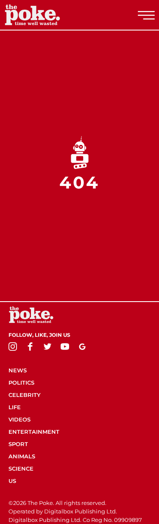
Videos (19, 419)
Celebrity (24, 394)
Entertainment (33, 431)
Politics (21, 382)
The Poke (53, 15)
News (17, 370)
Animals (21, 456)
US (12, 480)
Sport (18, 444)
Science (20, 468)
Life (14, 407)
